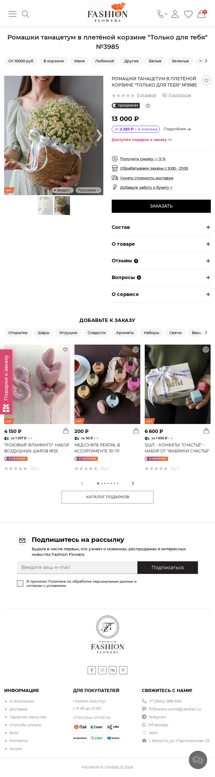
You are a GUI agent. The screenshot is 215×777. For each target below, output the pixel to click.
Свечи (175, 332)
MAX (153, 732)
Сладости (97, 332)
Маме (79, 61)
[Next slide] (206, 61)
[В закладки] (206, 80)
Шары (43, 332)
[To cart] (65, 430)
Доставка (18, 709)
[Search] (25, 14)
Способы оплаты (25, 725)
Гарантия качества (27, 717)
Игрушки (68, 332)
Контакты (18, 740)
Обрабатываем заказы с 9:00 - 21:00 (154, 168)
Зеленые (180, 61)
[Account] (175, 14)
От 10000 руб (20, 61)
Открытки (18, 332)
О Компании (21, 701)
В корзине (54, 61)
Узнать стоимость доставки (146, 178)
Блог (14, 732)
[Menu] (12, 14)
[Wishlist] (188, 14)
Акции (15, 748)
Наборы (151, 332)
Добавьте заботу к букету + (146, 187)
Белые (155, 61)
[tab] (98, 483)
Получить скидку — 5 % (142, 159)
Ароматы (125, 332)
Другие (131, 61)
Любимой (104, 61)
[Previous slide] (34, 205)
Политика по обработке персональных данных (90, 581)
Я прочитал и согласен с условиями (81, 583)
